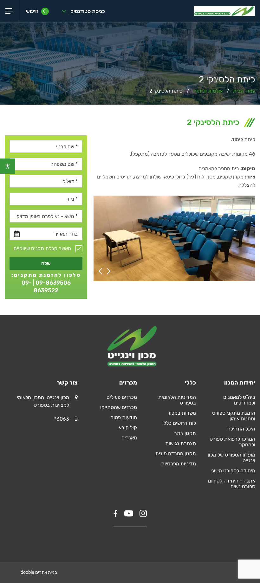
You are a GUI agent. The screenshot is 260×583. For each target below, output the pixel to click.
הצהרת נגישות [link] (180, 443)
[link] (7, 166)
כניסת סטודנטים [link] (87, 11)
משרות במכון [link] (182, 413)
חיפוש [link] (32, 11)
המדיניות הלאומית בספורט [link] (177, 400)
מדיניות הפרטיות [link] (178, 464)
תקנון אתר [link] (185, 433)
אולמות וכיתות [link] (208, 91)
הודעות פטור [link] (124, 417)
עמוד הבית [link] (244, 91)
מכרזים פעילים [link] (122, 397)
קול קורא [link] (128, 427)
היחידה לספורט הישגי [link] (233, 471)
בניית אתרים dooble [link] (39, 572)
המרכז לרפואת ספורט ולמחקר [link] (232, 442)
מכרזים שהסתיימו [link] (118, 407)
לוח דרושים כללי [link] (179, 423)
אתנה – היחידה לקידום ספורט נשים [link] (231, 483)
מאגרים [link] (129, 438)
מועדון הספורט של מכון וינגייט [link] (231, 457)
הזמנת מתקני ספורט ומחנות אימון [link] (233, 416)
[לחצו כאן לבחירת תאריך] (17, 234)
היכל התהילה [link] (241, 429)
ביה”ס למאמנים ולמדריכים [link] (239, 400)
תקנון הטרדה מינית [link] (175, 453)
